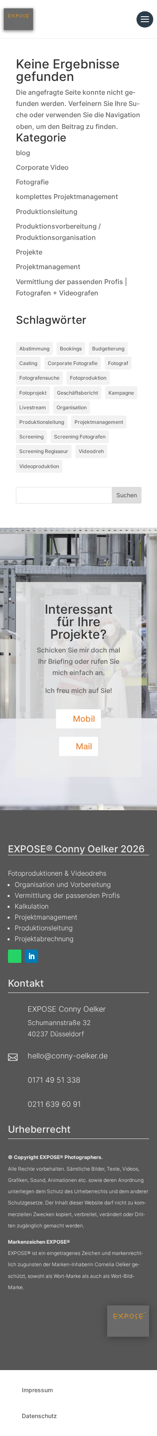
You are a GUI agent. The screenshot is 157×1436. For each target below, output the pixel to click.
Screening (31, 436)
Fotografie (32, 182)
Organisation (72, 407)
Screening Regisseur (43, 451)
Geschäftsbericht (77, 393)
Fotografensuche (39, 378)
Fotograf (118, 363)
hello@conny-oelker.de (68, 1055)
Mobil (84, 719)
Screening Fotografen (80, 436)
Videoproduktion (39, 466)
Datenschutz (39, 1415)
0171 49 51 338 (54, 1080)
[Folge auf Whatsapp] (14, 956)
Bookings (71, 348)
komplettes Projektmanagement (67, 196)
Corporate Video (42, 167)
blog (23, 153)
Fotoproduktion (88, 378)
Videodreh (91, 451)
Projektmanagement (48, 266)
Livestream (32, 407)
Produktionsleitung (46, 211)
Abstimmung (34, 348)
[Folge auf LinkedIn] (31, 956)
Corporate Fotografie (73, 363)
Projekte (29, 252)
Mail (84, 746)
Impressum (37, 1389)
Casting (28, 363)
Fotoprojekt (32, 393)
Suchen (126, 495)
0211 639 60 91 (54, 1104)
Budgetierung (108, 348)
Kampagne (121, 393)
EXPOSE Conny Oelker (67, 1009)
